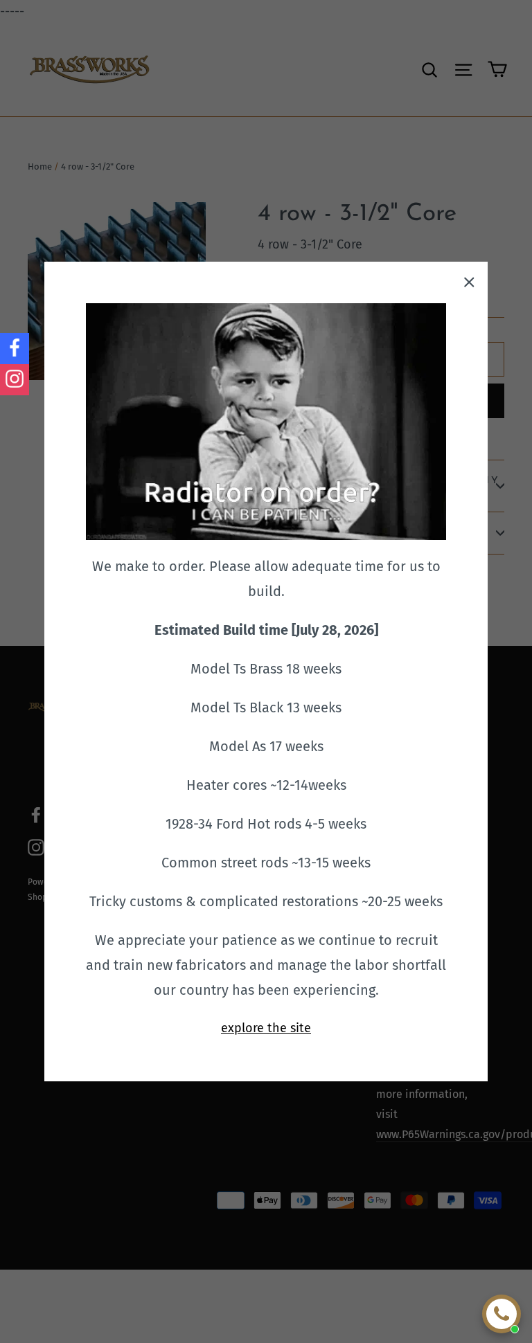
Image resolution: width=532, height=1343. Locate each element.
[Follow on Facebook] (14, 348)
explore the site (266, 1028)
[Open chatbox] (501, 1314)
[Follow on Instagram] (14, 379)
